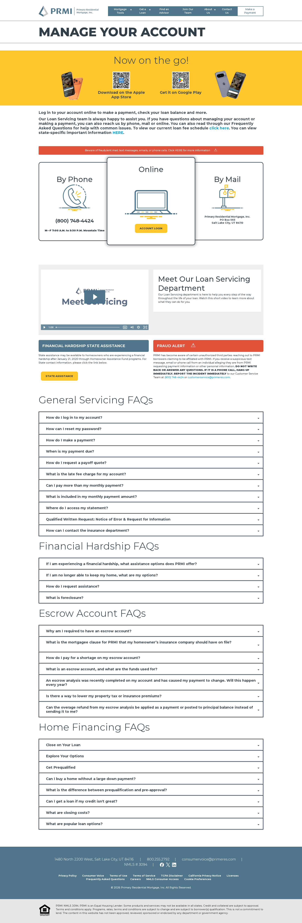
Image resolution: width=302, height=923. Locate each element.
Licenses (233, 875)
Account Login (151, 228)
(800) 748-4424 (74, 221)
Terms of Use (118, 875)
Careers (135, 879)
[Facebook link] (163, 864)
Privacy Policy (68, 875)
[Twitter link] (169, 864)
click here (219, 128)
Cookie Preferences (197, 879)
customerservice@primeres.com (209, 377)
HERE (118, 132)
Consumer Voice (93, 875)
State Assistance (59, 376)
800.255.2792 (158, 859)
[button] (151, 417)
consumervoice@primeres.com (209, 859)
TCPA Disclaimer (172, 875)
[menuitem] (121, 11)
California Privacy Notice (204, 875)
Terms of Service (144, 875)
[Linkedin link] (175, 864)
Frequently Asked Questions (105, 879)
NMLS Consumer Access (162, 879)
